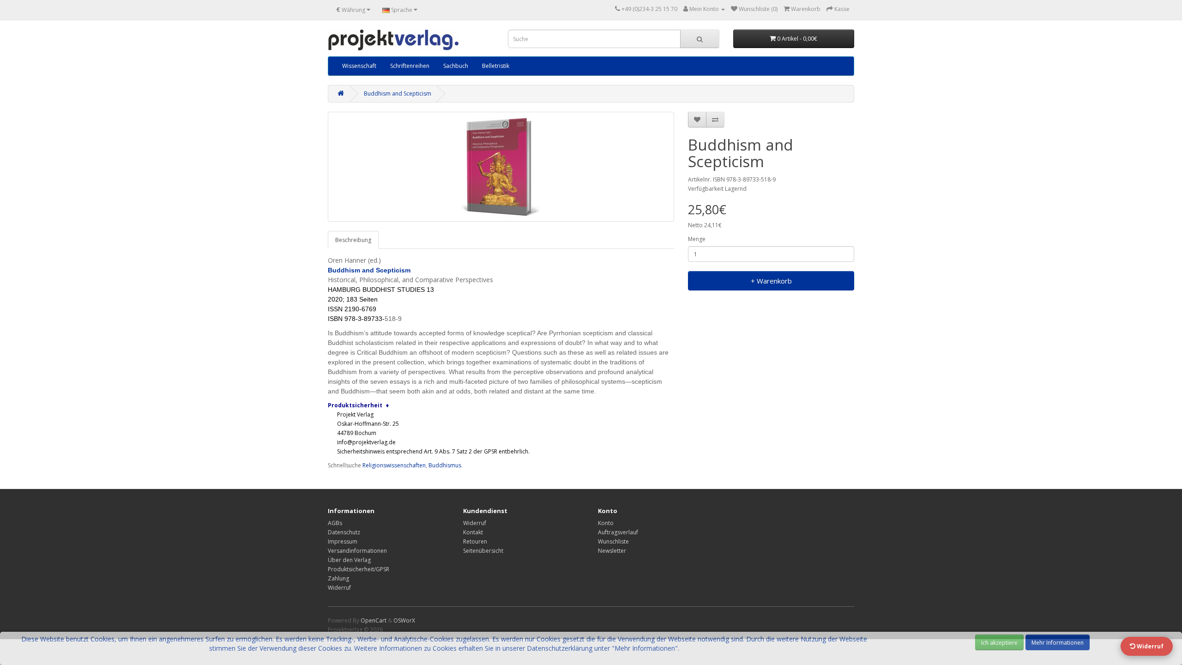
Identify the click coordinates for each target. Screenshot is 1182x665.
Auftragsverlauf (618, 532)
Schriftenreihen (409, 66)
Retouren (475, 541)
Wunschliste (613, 541)
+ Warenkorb (771, 280)
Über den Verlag (349, 560)
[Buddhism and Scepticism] (501, 167)
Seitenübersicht (483, 551)
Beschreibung (353, 240)
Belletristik (495, 66)
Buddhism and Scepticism (397, 93)
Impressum (342, 541)
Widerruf (339, 588)
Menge (697, 239)
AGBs (335, 523)
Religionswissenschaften (394, 465)
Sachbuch (455, 66)
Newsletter (612, 551)
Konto (606, 523)
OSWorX (404, 620)
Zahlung (338, 578)
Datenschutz (344, 532)
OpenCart (373, 620)
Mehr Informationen (1057, 643)
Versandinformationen (357, 551)
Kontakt (473, 532)
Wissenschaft (359, 66)
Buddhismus (444, 465)
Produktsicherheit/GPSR (358, 569)
